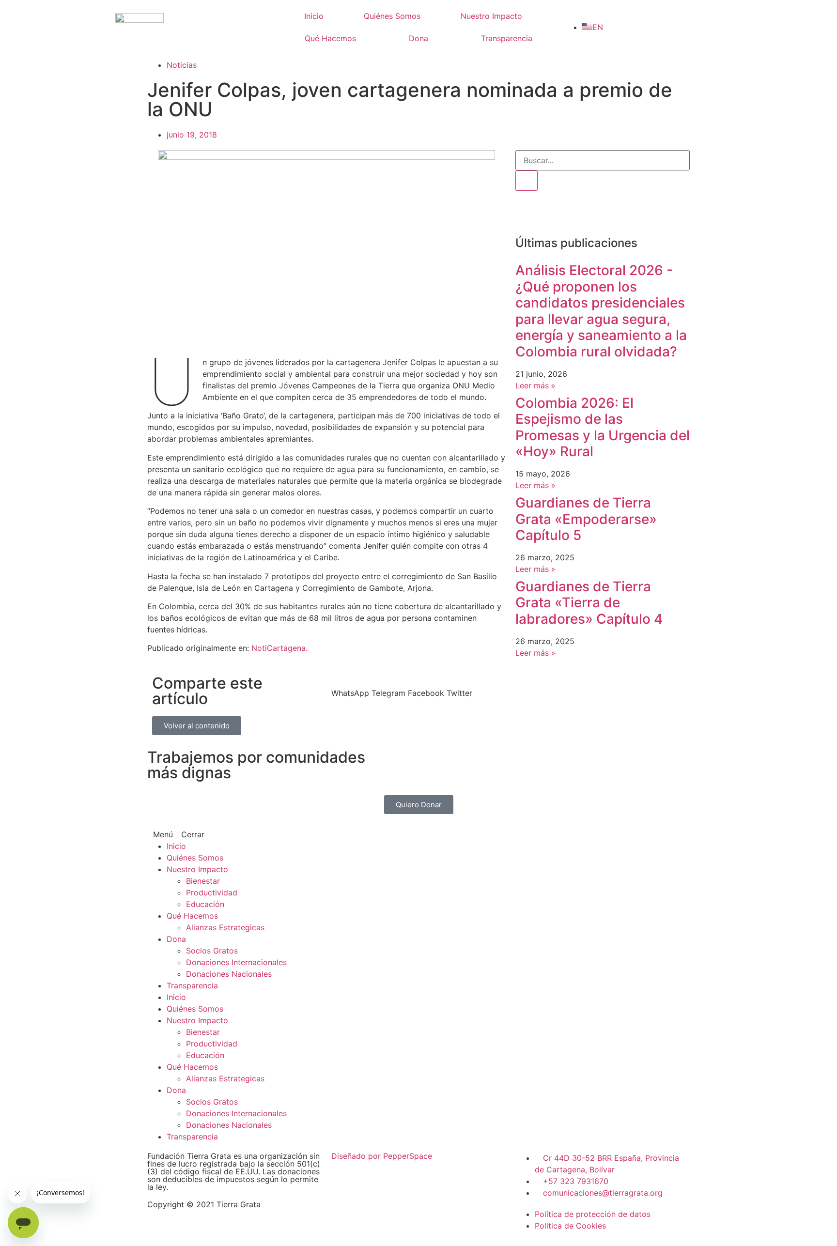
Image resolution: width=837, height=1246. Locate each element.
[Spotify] (661, 212)
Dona (418, 38)
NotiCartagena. (279, 648)
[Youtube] (607, 212)
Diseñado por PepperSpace (381, 1156)
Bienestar (203, 881)
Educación (205, 904)
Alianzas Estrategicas (225, 927)
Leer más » (535, 385)
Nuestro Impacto (491, 16)
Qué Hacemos (330, 38)
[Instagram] (554, 212)
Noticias (182, 65)
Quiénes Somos (392, 16)
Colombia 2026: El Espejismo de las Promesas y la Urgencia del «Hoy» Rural (602, 427)
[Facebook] (435, 841)
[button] (350, 687)
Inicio (314, 16)
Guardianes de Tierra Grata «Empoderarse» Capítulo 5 (586, 518)
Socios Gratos (212, 950)
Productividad (211, 892)
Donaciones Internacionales (236, 962)
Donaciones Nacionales (229, 974)
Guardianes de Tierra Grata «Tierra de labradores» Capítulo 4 (589, 602)
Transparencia (506, 38)
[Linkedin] (634, 212)
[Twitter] (581, 212)
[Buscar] (526, 180)
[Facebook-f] (527, 212)
